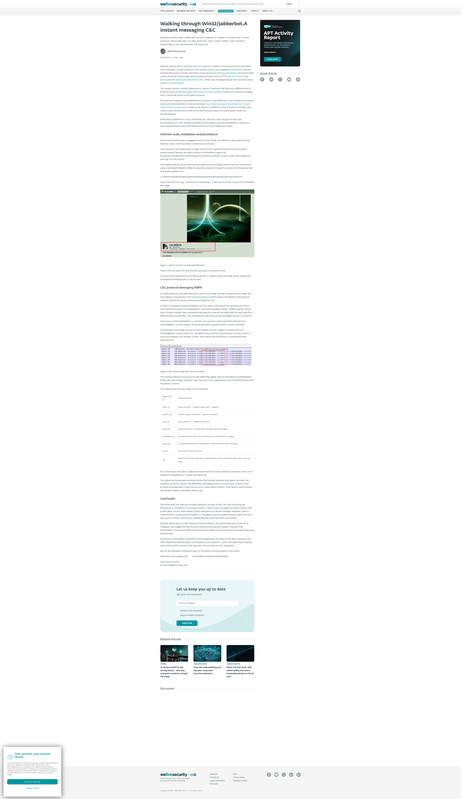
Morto (164, 80)
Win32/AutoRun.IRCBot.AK (190, 80)
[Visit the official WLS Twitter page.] (284, 775)
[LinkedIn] (271, 79)
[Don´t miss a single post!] (299, 775)
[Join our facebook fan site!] (269, 775)
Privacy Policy (239, 777)
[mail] (289, 79)
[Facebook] (262, 79)
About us (213, 774)
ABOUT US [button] (267, 11)
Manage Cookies (240, 781)
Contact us (214, 777)
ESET (235, 774)
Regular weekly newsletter (192, 615)
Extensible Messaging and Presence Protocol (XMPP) (196, 92)
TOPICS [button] (254, 11)
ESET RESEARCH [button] (206, 11)
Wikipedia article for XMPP (203, 297)
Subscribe (187, 623)
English (289, 4)
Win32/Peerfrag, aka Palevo (223, 73)
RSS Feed (214, 784)
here (175, 123)
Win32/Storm (236, 70)
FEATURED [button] (241, 11)
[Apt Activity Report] (280, 44)
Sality (210, 70)
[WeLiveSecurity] (180, 4)
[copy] (298, 79)
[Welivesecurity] (178, 775)
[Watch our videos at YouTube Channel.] (276, 775)
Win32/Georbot (235, 77)
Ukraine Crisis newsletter (191, 611)
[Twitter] (280, 79)
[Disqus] (207, 726)
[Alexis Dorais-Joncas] (164, 51)
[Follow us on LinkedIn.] (291, 775)
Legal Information (217, 781)
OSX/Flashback (176, 83)
